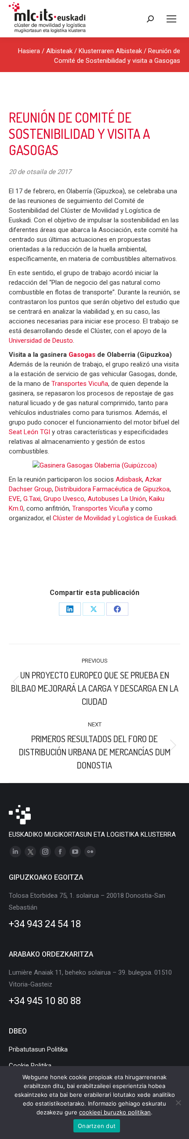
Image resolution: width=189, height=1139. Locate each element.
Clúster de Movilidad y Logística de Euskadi (114, 518)
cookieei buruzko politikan (115, 1112)
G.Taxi (31, 499)
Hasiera (29, 51)
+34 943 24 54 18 (45, 923)
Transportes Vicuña (79, 384)
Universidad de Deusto (41, 341)
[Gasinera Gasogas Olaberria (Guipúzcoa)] (95, 465)
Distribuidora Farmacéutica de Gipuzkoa (112, 489)
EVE (14, 499)
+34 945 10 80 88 (45, 1000)
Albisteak (59, 51)
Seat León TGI (30, 432)
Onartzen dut (97, 1125)
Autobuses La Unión (116, 499)
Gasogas (83, 355)
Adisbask (129, 479)
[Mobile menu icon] (171, 19)
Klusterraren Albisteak (110, 51)
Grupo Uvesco (64, 499)
